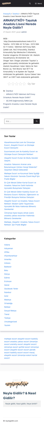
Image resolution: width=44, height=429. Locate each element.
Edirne (7, 278)
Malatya (7, 300)
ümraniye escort (11, 347)
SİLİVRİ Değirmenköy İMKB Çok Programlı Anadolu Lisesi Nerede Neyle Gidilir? (20, 104)
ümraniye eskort (25, 355)
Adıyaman (8, 248)
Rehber (7, 307)
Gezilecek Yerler (11, 289)
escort (26, 350)
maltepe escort (10, 339)
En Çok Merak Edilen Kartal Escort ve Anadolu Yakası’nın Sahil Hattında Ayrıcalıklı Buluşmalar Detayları (20, 185)
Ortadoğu (8, 303)
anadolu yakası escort (19, 341)
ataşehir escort (24, 339)
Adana (7, 245)
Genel (6, 285)
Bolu (6, 270)
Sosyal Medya (10, 311)
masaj (31, 352)
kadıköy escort (16, 352)
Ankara (7, 263)
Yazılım (7, 325)
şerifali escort (24, 347)
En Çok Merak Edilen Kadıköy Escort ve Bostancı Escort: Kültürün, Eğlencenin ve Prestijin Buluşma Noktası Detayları (21, 194)
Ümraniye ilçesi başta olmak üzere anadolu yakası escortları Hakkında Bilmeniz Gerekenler (19, 215)
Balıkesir (7, 267)
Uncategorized (10, 322)
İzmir (6, 296)
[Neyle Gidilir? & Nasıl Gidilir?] (6, 3)
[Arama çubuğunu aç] (30, 3)
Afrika (6, 252)
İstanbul (9, 91)
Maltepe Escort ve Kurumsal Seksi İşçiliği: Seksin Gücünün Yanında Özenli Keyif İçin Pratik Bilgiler (22, 176)
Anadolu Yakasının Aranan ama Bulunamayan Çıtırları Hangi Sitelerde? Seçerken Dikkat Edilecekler (20, 167)
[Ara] (37, 121)
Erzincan (8, 281)
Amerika (7, 259)
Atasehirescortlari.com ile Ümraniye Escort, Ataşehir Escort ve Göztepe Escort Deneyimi (19, 145)
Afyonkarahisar (10, 256)
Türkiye (7, 318)
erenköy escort (16, 344)
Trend (6, 314)
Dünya (7, 274)
